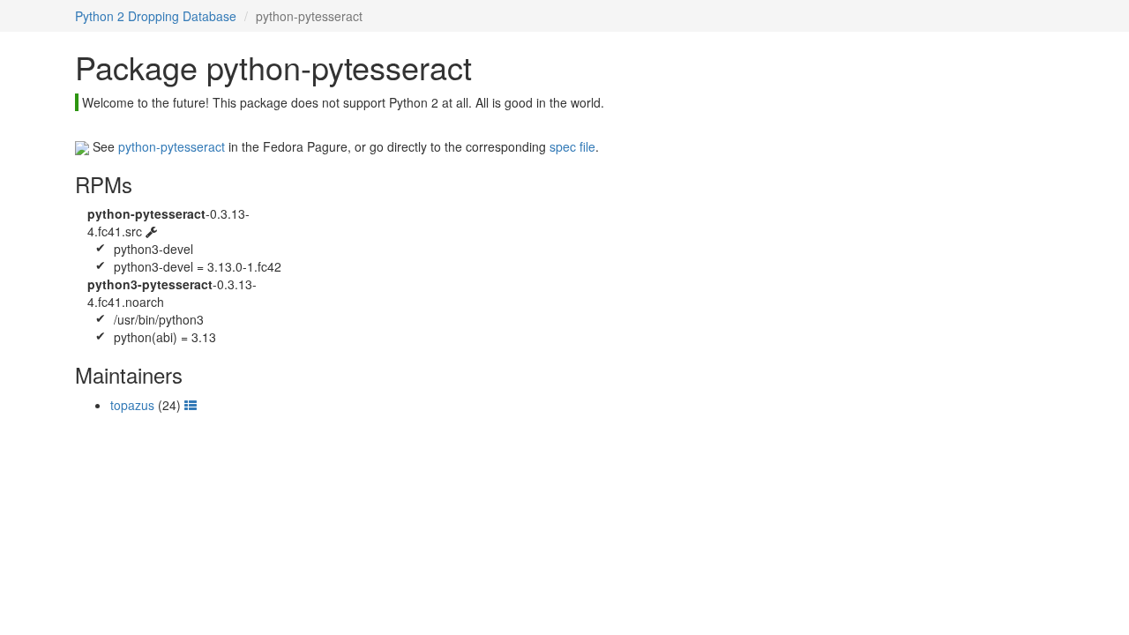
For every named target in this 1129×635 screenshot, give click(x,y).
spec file (572, 146)
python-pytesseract (171, 146)
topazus (132, 405)
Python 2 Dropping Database (155, 16)
